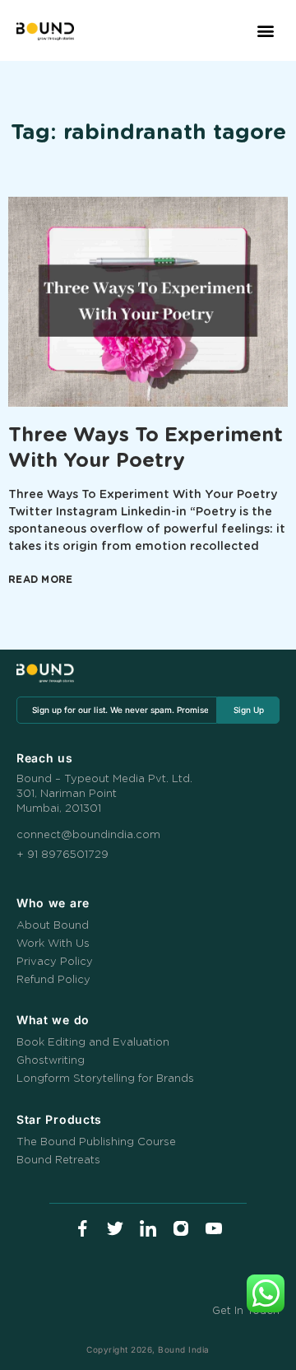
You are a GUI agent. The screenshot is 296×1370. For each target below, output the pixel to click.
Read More (40, 580)
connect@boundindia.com (88, 835)
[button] (265, 30)
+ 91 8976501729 (62, 855)
